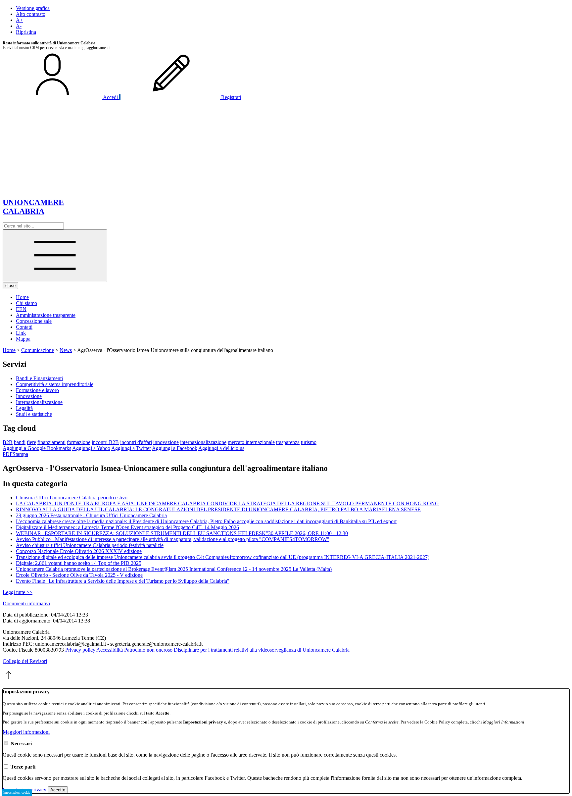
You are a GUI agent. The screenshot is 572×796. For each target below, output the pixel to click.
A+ (19, 20)
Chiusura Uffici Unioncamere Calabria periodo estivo (71, 497)
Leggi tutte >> (17, 592)
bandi (19, 442)
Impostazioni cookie (16, 792)
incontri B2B (105, 442)
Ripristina (26, 32)
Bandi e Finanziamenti (39, 378)
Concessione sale (34, 321)
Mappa (23, 339)
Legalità (24, 408)
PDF (8, 454)
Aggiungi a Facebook (174, 448)
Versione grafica (33, 8)
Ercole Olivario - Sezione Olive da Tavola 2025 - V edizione (79, 575)
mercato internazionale (251, 442)
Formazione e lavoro (37, 390)
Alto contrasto (30, 14)
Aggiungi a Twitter (131, 448)
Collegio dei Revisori (25, 661)
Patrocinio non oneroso (148, 650)
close (10, 285)
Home (22, 297)
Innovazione (29, 396)
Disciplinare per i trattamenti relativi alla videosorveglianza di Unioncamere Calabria (262, 650)
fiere (31, 442)
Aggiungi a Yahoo (91, 448)
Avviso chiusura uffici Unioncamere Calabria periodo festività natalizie (90, 545)
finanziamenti (51, 442)
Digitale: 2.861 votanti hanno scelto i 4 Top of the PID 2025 (78, 563)
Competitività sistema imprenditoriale (54, 384)
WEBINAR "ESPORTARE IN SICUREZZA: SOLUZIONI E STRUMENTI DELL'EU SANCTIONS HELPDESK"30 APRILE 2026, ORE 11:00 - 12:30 (182, 533)
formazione (78, 442)
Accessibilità (109, 650)
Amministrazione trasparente (45, 315)
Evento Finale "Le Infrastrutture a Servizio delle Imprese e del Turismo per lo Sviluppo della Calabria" (122, 581)
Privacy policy (80, 650)
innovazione (166, 442)
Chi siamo (26, 303)
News (66, 350)
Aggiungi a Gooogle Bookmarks (37, 448)
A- (19, 26)
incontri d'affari (136, 442)
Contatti (24, 327)
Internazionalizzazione (39, 402)
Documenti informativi (26, 603)
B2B (8, 442)
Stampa (20, 454)
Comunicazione (37, 350)
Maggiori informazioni (26, 732)
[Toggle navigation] (55, 255)
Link (21, 333)
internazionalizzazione (203, 442)
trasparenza (288, 442)
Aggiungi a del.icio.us (221, 448)
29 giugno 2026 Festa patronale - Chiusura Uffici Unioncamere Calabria (91, 515)
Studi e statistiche (34, 414)
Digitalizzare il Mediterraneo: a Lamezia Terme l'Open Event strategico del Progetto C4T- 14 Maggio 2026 (127, 527)
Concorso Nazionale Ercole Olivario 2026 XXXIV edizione (79, 551)
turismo (308, 442)
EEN (21, 309)
